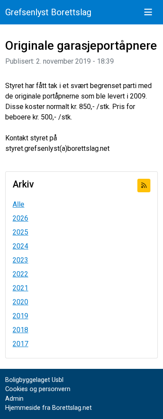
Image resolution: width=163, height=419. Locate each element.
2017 (20, 344)
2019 (20, 316)
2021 (20, 288)
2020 (20, 302)
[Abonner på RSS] (143, 185)
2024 (20, 246)
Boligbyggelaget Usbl (34, 380)
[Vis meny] (148, 12)
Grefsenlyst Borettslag (48, 12)
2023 (20, 260)
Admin (14, 398)
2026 (20, 218)
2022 (20, 274)
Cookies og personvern (37, 389)
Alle (18, 204)
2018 (20, 330)
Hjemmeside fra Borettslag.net (48, 408)
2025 (20, 232)
